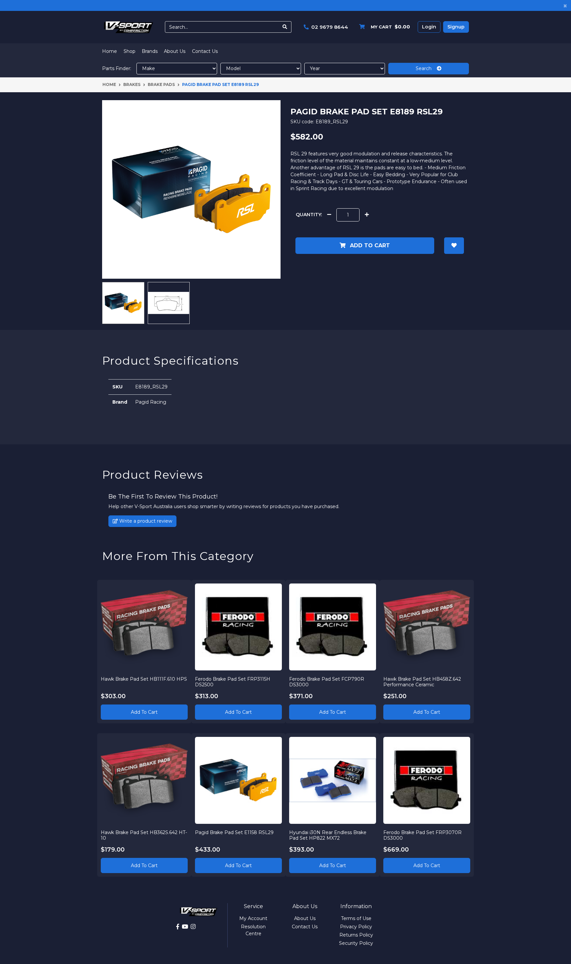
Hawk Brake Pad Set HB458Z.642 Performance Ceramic (422, 682)
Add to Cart (369, 245)
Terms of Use (356, 918)
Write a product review (145, 521)
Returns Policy (356, 935)
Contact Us (205, 51)
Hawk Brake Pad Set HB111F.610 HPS (144, 679)
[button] (454, 245)
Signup (456, 27)
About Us (174, 51)
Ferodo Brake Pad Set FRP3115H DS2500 (232, 682)
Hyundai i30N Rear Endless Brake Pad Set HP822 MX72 (327, 835)
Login (429, 27)
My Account (253, 918)
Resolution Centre (253, 930)
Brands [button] (150, 51)
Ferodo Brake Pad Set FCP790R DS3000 (326, 682)
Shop (129, 51)
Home (109, 51)
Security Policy (356, 943)
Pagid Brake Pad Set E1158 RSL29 (234, 832)
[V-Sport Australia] (128, 27)
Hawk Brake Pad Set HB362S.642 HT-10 (144, 835)
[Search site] (285, 27)
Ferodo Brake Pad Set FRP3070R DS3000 (422, 835)
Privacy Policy (356, 927)
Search (426, 68)
